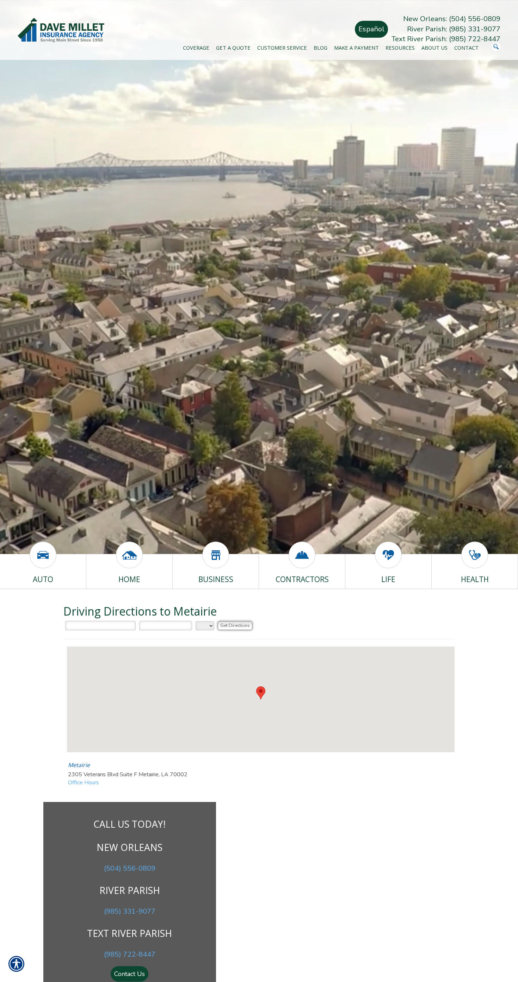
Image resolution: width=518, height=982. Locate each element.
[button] (260, 692)
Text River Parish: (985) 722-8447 (445, 39)
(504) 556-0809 (129, 868)
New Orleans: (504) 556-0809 (451, 19)
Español (371, 29)
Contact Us (129, 974)
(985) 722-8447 (129, 954)
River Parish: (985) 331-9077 (453, 29)
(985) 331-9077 (129, 911)
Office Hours (83, 782)
